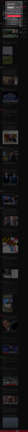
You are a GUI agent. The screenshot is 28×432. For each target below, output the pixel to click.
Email (11, 7)
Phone (18, 7)
